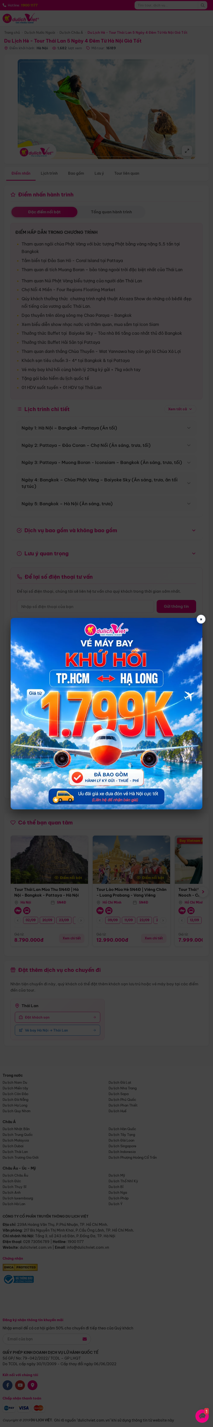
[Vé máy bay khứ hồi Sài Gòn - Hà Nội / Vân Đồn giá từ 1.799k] (106, 713)
